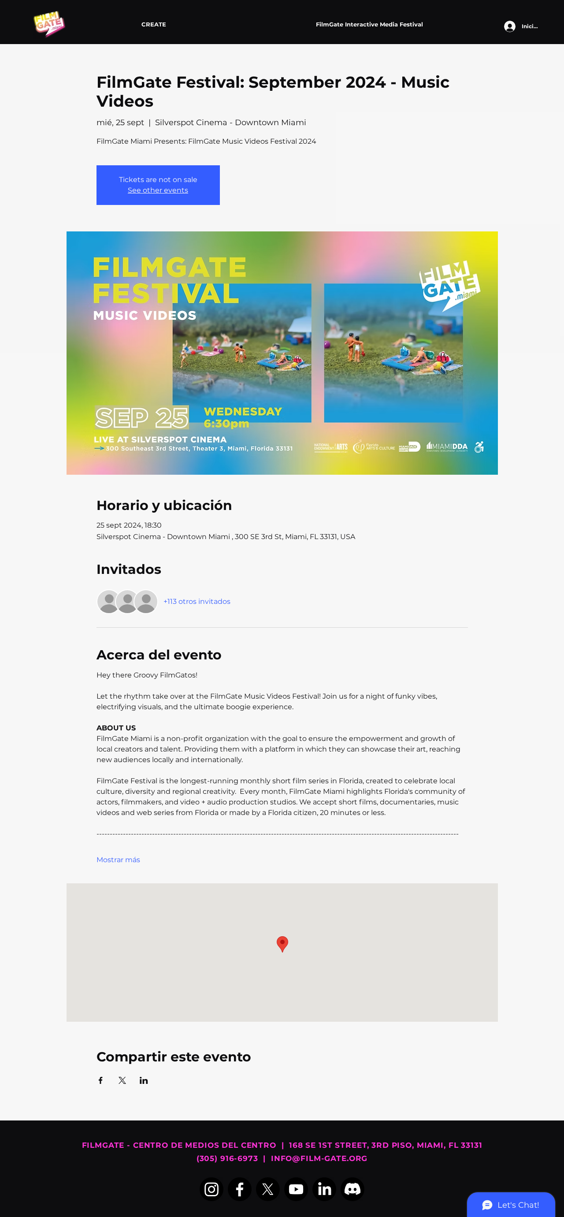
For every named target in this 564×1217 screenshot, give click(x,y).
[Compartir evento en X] (122, 1080)
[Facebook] (240, 1189)
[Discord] (352, 1189)
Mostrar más (118, 860)
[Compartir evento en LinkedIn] (144, 1080)
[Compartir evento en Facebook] (100, 1080)
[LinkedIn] (324, 1189)
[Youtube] (296, 1189)
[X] (268, 1189)
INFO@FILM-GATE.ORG (319, 1158)
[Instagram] (211, 1189)
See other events (158, 190)
